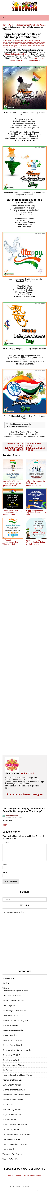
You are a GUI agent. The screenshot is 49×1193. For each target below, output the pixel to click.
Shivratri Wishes (9, 1149)
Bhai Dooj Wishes (10, 1005)
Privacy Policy (41, 1191)
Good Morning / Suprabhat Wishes (17, 1050)
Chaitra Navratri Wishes (13, 1015)
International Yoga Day (12, 1080)
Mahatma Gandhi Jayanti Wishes (16, 1094)
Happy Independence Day (16, 54)
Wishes (12, 25)
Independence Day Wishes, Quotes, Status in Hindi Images (35, 542)
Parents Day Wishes (11, 1129)
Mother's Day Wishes (12, 1109)
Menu (5, 18)
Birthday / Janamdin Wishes (14, 1010)
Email (5, 873)
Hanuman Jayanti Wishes (13, 1065)
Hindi (5, 983)
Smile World (8, 40)
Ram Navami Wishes (11, 1139)
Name (6, 865)
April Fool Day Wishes (12, 995)
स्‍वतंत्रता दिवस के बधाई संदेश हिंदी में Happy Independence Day (35, 483)
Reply (5, 825)
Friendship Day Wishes (12, 1040)
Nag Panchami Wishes (12, 1114)
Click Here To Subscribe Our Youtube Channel (22, 1175)
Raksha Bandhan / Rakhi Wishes (16, 1134)
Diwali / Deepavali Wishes (13, 1030)
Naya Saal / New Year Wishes (15, 1124)
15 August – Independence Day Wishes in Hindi (10, 542)
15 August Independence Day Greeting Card (26, 42)
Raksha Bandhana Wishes (13, 912)
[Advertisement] (25, 652)
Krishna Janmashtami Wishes (15, 1090)
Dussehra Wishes (10, 1035)
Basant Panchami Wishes (13, 1000)
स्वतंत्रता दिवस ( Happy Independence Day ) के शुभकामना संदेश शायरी (12, 483)
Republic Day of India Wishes (15, 1144)
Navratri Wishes (9, 1119)
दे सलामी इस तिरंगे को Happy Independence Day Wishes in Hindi (12, 513)
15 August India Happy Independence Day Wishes (35, 447)
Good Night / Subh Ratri (13, 1055)
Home (5, 25)
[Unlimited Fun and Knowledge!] (24, 10)
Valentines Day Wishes (12, 1154)
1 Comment (16, 47)
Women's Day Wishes (12, 1159)
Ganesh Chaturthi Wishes (13, 1045)
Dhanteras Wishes (10, 1025)
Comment (7, 843)
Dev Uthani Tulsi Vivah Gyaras (15, 1020)
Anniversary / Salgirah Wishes (15, 990)
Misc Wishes (8, 1104)
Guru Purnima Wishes (12, 1060)
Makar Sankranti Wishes (13, 1099)
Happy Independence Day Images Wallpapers (24, 43)
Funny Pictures (9, 978)
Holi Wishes (8, 1070)
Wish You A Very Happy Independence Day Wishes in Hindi (13, 447)
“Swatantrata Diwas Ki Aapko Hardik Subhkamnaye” (26, 59)
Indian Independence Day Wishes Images (19, 45)
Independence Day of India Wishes (31, 25)
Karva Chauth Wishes (12, 1085)
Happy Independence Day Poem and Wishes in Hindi (36, 513)
